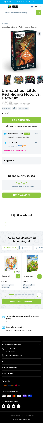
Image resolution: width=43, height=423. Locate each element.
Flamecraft (5, 276)
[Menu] (4, 7)
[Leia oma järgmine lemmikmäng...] (38, 12)
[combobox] (21, 12)
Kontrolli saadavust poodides (19, 137)
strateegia (11, 248)
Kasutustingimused (28, 415)
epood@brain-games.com (13, 355)
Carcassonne (28, 276)
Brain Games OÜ (24, 419)
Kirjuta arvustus (21, 195)
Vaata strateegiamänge (21, 302)
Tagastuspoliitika (14, 415)
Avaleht (5, 24)
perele (27, 248)
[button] (11, 294)
